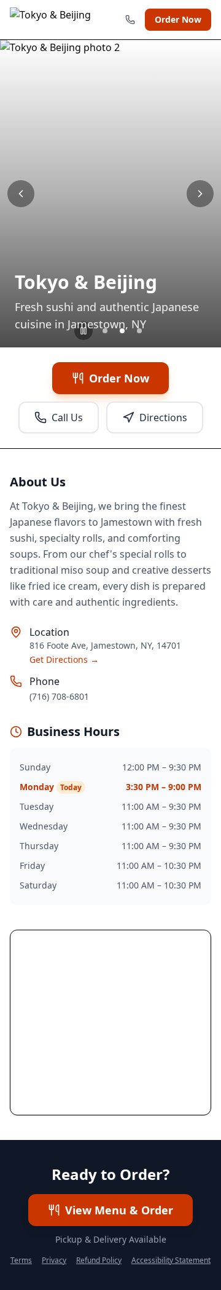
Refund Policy (99, 1260)
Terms (21, 1260)
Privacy (54, 1260)
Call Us (67, 417)
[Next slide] (200, 193)
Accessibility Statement (171, 1260)
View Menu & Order (119, 1210)
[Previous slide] (20, 193)
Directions (163, 417)
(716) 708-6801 (59, 696)
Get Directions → (64, 659)
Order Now (178, 19)
